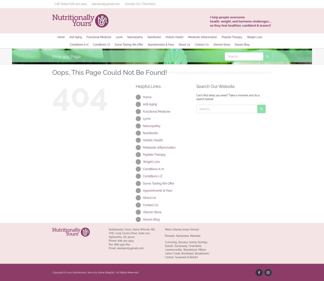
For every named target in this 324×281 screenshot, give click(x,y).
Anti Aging (150, 104)
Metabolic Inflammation (159, 147)
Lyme (147, 118)
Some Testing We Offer (158, 183)
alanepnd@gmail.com (130, 248)
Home (147, 97)
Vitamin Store (152, 212)
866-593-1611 (122, 244)
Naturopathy (151, 126)
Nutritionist (150, 133)
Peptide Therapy (154, 154)
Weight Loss (151, 162)
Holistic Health (153, 140)
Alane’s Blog (151, 219)
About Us (149, 198)
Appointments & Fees (157, 190)
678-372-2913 (126, 240)
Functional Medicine (156, 111)
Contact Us (150, 205)
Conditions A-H (153, 169)
